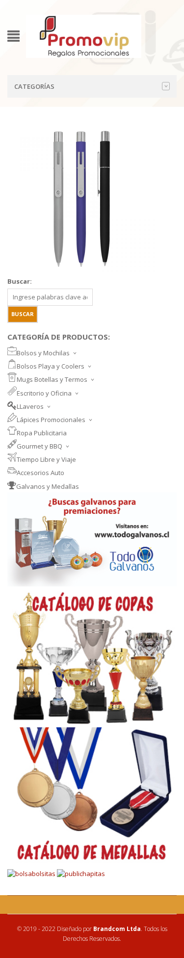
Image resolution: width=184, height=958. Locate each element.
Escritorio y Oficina (44, 393)
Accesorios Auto (40, 472)
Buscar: (19, 281)
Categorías (34, 86)
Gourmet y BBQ (39, 446)
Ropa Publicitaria (42, 432)
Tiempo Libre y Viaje (46, 459)
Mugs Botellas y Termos (52, 379)
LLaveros (30, 406)
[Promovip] (83, 35)
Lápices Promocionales (51, 419)
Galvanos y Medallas (47, 486)
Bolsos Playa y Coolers (50, 366)
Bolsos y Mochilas (43, 352)
